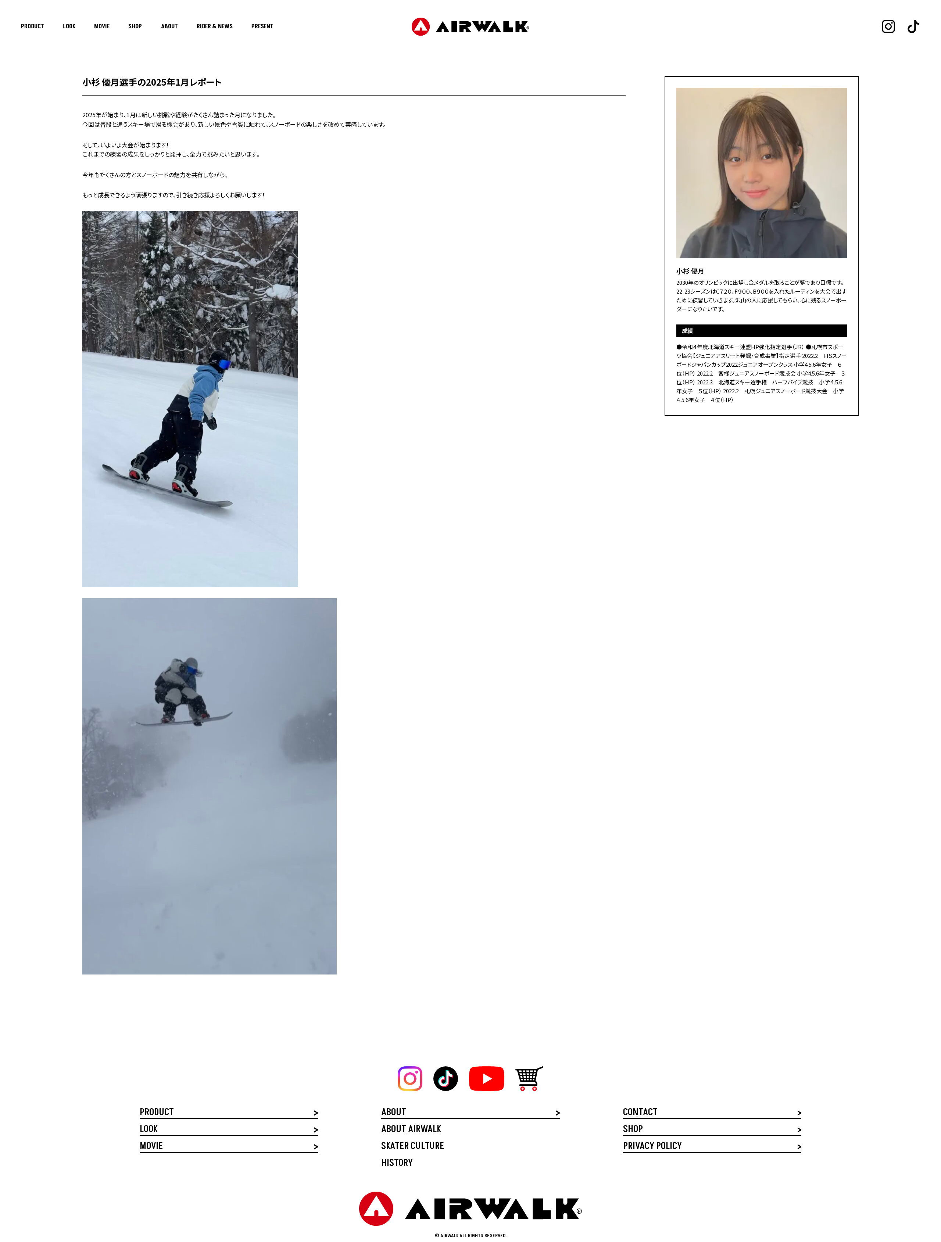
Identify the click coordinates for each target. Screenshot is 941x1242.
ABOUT (169, 27)
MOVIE (102, 27)
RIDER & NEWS (215, 27)
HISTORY (397, 1164)
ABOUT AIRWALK (411, 1130)
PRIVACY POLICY (652, 1147)
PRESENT (262, 27)
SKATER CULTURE (412, 1147)
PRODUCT (32, 27)
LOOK (69, 27)
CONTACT (640, 1113)
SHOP (135, 27)
